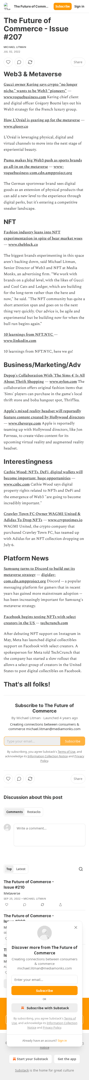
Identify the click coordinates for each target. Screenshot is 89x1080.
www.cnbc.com (17, 484)
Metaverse (12, 893)
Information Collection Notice (48, 756)
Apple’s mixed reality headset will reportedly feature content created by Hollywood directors (44, 414)
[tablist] (23, 811)
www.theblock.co (23, 245)
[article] (44, 893)
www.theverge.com (24, 423)
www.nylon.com (63, 382)
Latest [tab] (21, 869)
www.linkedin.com (20, 341)
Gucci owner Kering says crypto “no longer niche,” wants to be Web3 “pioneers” (40, 88)
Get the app (67, 1059)
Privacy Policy (52, 1027)
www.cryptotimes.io (65, 520)
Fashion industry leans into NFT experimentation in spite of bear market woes (43, 235)
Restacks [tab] (33, 812)
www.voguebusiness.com (25, 97)
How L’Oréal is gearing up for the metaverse (42, 120)
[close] (75, 927)
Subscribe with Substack (48, 1008)
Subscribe (62, 6)
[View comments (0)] (19, 62)
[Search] (80, 869)
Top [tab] (9, 869)
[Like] (8, 62)
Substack (22, 1070)
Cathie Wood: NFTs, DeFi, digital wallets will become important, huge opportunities (43, 475)
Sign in (79, 6)
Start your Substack (32, 1059)
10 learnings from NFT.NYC (29, 335)
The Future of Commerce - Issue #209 (29, 919)
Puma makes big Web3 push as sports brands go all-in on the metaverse (43, 163)
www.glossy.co (16, 126)
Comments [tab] (14, 812)
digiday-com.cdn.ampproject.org (30, 578)
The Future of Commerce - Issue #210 (29, 884)
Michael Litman (15, 47)
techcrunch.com (54, 623)
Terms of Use (66, 752)
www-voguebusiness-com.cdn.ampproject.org (38, 170)
